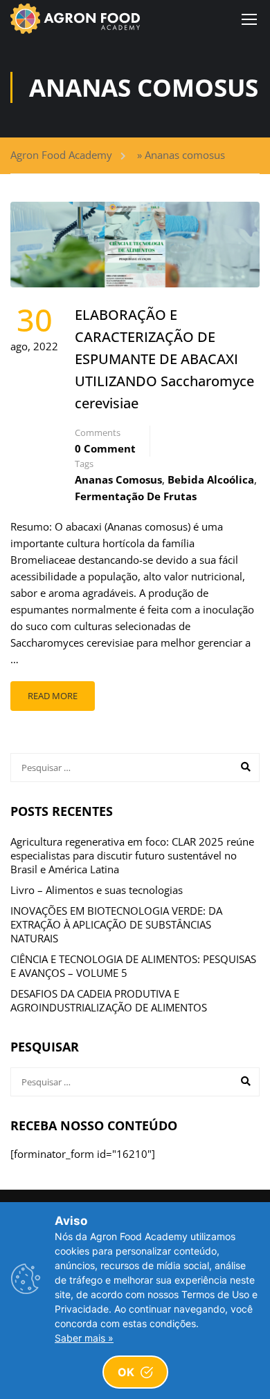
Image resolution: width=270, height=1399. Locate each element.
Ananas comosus (118, 479)
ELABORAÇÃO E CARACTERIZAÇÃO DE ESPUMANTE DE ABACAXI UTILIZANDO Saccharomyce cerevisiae (164, 358)
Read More (53, 695)
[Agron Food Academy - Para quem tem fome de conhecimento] (75, 18)
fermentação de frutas (136, 496)
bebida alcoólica (211, 479)
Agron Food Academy (61, 155)
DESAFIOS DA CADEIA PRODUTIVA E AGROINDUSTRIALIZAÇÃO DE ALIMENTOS (108, 1000)
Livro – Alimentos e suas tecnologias (96, 890)
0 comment (105, 448)
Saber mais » (84, 1338)
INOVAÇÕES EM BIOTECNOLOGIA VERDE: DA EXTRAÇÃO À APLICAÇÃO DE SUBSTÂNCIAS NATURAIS (116, 924)
